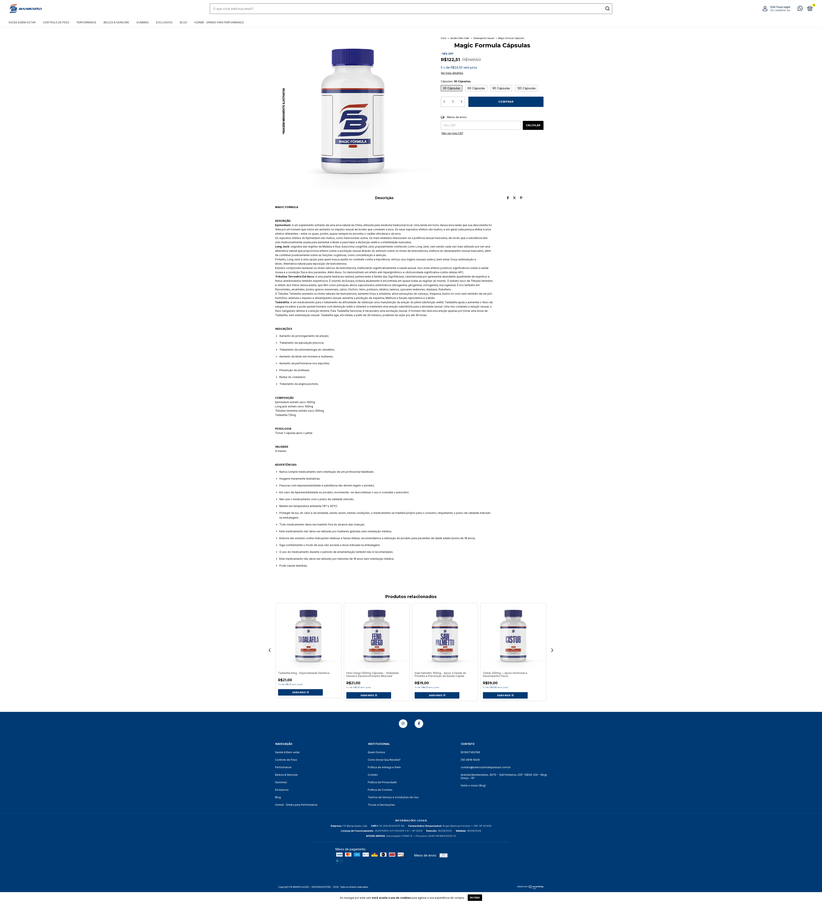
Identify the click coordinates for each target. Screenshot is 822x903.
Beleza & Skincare (116, 22)
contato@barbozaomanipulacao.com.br (486, 767)
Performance (86, 22)
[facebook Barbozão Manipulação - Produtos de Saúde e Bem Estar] (419, 723)
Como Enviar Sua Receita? (384, 759)
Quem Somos (376, 752)
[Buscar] (607, 8)
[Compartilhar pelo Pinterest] (521, 198)
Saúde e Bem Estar (459, 38)
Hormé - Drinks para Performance (219, 22)
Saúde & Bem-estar (22, 22)
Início (443, 38)
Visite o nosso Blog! (473, 785)
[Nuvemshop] (530, 888)
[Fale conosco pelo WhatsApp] (800, 9)
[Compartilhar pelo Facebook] (508, 198)
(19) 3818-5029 (470, 759)
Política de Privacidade (382, 782)
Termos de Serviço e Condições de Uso (393, 797)
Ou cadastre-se (780, 10)
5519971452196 (470, 752)
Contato (373, 774)
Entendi (475, 897)
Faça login (783, 7)
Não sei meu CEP (452, 133)
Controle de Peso (56, 22)
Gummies (142, 22)
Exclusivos (164, 22)
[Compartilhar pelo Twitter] (514, 198)
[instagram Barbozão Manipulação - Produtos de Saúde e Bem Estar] (403, 723)
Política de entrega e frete (384, 767)
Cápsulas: (456, 81)
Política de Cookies (380, 789)
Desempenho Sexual (483, 38)
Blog (183, 22)
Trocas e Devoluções (381, 804)
